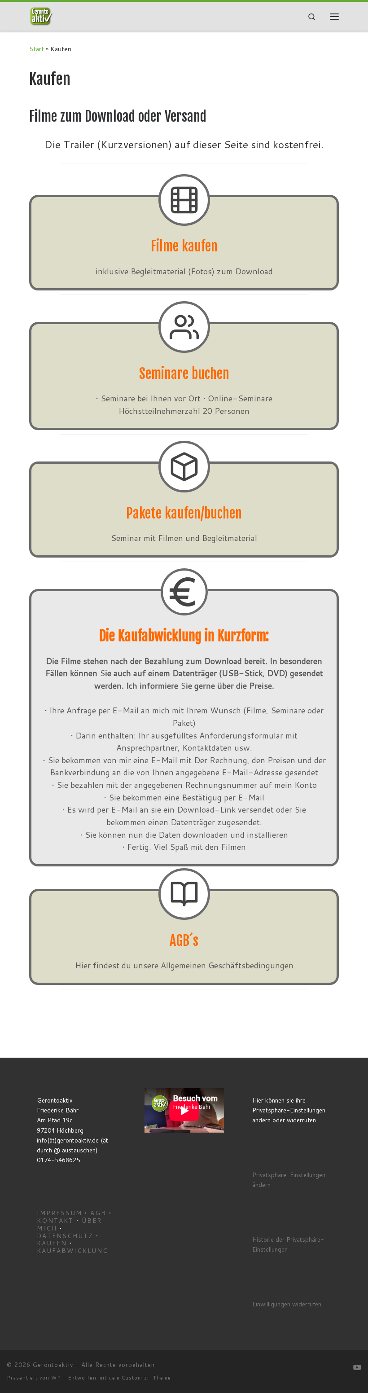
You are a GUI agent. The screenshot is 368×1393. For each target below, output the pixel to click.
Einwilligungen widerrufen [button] (286, 1304)
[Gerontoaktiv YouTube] (357, 1367)
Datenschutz (65, 1235)
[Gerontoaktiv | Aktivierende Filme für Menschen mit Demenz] (41, 16)
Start (36, 48)
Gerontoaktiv (53, 1365)
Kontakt (55, 1220)
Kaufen (52, 1243)
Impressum (59, 1212)
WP (56, 1377)
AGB (98, 1212)
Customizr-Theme (146, 1377)
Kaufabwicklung (73, 1250)
